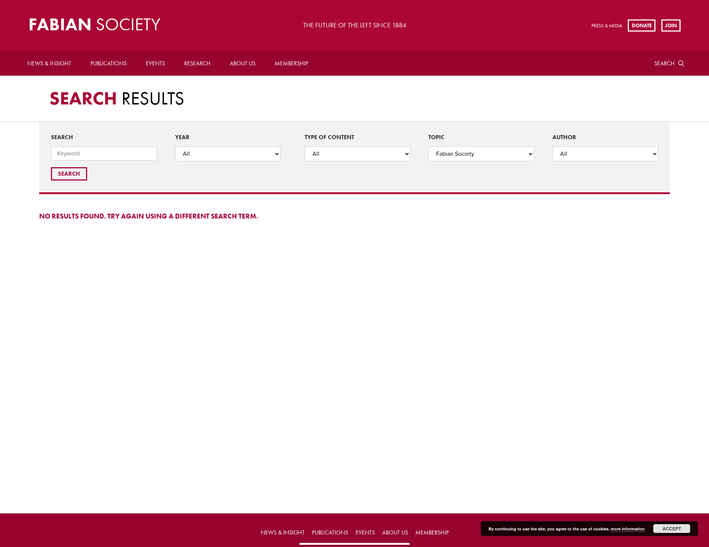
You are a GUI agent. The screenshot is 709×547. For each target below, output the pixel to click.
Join (671, 25)
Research (197, 63)
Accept (671, 528)
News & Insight (49, 63)
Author (564, 137)
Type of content (329, 137)
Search (664, 63)
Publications (108, 63)
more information (628, 528)
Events (155, 63)
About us (243, 63)
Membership (291, 63)
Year (182, 137)
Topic (436, 137)
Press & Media (607, 26)
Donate (642, 25)
